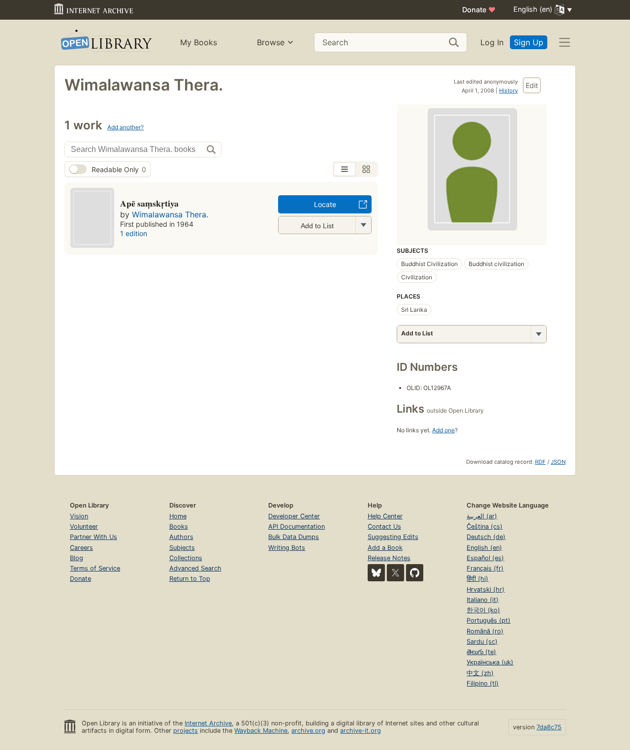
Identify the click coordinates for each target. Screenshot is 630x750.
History (508, 90)
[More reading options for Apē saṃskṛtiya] (363, 225)
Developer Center (294, 516)
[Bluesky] (376, 572)
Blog (76, 558)
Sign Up (528, 42)
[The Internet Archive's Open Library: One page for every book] (105, 42)
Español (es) (485, 558)
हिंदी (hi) (477, 578)
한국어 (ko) (483, 610)
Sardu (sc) (482, 641)
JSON (558, 461)
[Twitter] (395, 572)
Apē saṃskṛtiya (149, 203)
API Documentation (296, 526)
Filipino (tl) (483, 683)
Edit (532, 85)
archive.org (308, 730)
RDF (540, 461)
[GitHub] (414, 572)
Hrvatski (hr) (485, 589)
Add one (443, 430)
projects (185, 730)
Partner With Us (93, 536)
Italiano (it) (483, 599)
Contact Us (384, 526)
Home (178, 516)
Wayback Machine (260, 730)
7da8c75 (549, 727)
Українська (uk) (490, 662)
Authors (181, 536)
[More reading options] (538, 334)
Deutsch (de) (486, 536)
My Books (198, 42)
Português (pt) (488, 620)
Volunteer (84, 526)
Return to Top (189, 578)
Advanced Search (195, 568)
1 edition (133, 233)
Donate (479, 9)
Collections (185, 558)
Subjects (182, 547)
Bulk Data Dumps (293, 536)
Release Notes (389, 558)
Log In (492, 42)
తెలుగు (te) (481, 652)
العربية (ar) (482, 516)
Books (178, 526)
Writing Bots (286, 547)
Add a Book (385, 547)
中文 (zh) (480, 673)
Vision (79, 516)
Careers (81, 547)
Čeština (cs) (485, 526)
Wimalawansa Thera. (170, 214)
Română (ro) (485, 631)
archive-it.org (360, 730)
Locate (325, 204)
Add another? (125, 127)
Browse (270, 42)
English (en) (484, 547)
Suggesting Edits (393, 536)
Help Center (385, 516)
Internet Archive (208, 723)
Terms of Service (95, 568)
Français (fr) (485, 568)
